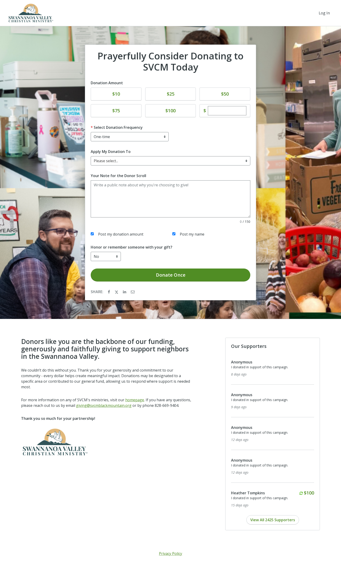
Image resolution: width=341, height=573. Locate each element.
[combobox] (170, 160)
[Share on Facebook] (109, 291)
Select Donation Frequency (118, 127)
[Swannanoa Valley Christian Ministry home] (30, 13)
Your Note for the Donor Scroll (118, 175)
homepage (134, 399)
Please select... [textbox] (106, 160)
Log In (324, 13)
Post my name (192, 234)
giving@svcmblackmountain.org (104, 405)
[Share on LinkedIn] (125, 291)
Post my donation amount (120, 234)
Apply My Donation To (111, 151)
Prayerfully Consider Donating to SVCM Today (170, 61)
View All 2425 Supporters (272, 519)
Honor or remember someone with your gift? (131, 247)
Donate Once (170, 275)
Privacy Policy (170, 553)
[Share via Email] (133, 291)
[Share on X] (117, 291)
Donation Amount (107, 82)
